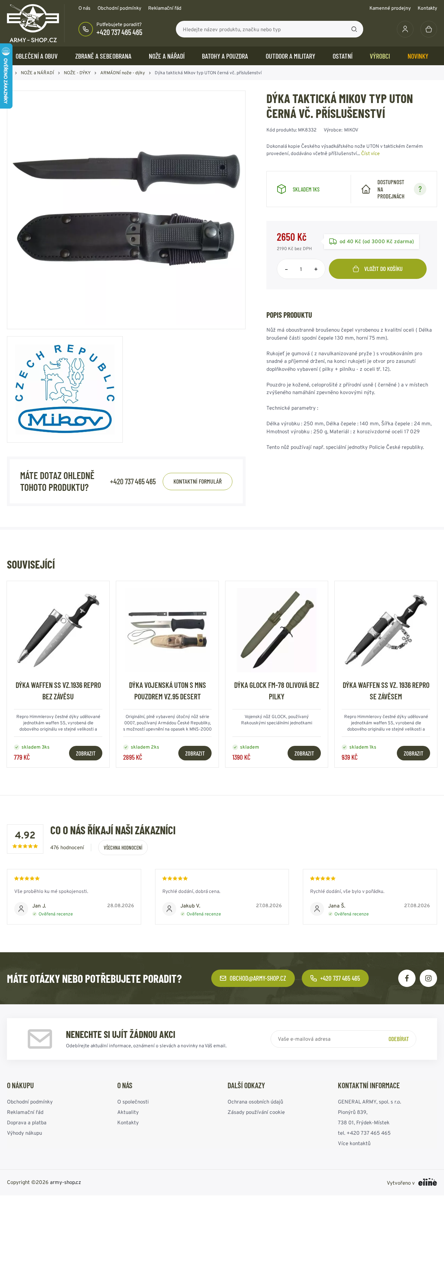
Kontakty (427, 8)
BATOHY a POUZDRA (225, 56)
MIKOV (351, 129)
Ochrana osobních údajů (255, 1102)
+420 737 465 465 (119, 31)
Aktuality (128, 1112)
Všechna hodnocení (123, 847)
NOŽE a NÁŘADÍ (167, 56)
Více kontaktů (354, 1143)
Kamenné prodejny (390, 8)
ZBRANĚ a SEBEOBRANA (103, 56)
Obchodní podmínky (119, 8)
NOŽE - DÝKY (77, 72)
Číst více (370, 153)
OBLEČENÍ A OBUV (37, 56)
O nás (84, 8)
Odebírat (398, 1038)
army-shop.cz (65, 1182)
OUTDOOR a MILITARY (290, 56)
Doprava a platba (26, 1122)
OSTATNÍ (342, 56)
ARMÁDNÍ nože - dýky (122, 72)
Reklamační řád (164, 8)
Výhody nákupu (24, 1133)
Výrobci (380, 56)
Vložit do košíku (383, 268)
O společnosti (133, 1102)
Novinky (418, 56)
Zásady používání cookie (256, 1112)
